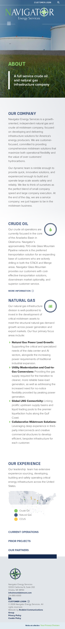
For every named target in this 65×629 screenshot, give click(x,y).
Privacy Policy (14, 615)
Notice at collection (32, 625)
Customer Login (42, 3)
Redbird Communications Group (25, 611)
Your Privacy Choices (49, 625)
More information (19, 291)
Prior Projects (19, 541)
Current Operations (23, 532)
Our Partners (18, 550)
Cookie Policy (14, 618)
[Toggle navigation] (8, 23)
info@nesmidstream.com (20, 592)
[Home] (30, 13)
